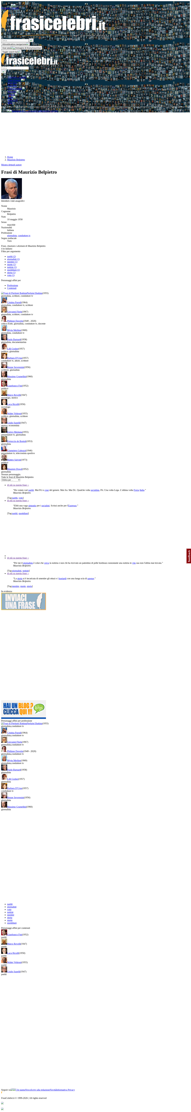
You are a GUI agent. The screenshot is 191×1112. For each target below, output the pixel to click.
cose (47, 490)
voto (21, 498)
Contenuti (11, 288)
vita (134, 563)
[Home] (29, 65)
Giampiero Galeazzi (16, 450)
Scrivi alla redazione (40, 1090)
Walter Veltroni (14, 413)
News (28, 1090)
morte (23, 586)
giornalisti (16, 570)
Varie (10, 97)
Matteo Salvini (14, 460)
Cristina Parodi (14, 302)
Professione (12, 285)
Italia (142, 490)
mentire (15, 586)
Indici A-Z (13, 100)
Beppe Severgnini (15, 367)
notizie (26, 570)
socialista (95, 490)
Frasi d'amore (14, 80)
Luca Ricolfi (13, 404)
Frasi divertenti (15, 88)
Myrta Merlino (14, 330)
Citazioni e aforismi (17, 77)
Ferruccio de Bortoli (16, 441)
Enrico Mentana (14, 432)
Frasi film (12, 83)
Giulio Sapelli (13, 422)
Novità (53, 1090)
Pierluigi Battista (34, 293)
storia (19, 578)
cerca (46, 563)
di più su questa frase (18, 485)
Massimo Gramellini (16, 376)
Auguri (11, 94)
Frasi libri (12, 85)
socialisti (45, 505)
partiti (31, 490)
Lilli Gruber (12, 348)
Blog (10, 103)
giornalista (12, 235)
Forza (136, 490)
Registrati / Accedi (10, 8)
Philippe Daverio (15, 321)
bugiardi (62, 578)
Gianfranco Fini (14, 385)
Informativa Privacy (65, 1090)
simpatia (32, 505)
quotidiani (23, 513)
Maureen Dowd (14, 469)
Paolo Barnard (14, 339)
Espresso (72, 505)
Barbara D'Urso (14, 358)
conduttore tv (24, 235)
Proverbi (12, 91)
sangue (90, 578)
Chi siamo (20, 1090)
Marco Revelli (14, 395)
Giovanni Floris (14, 311)
